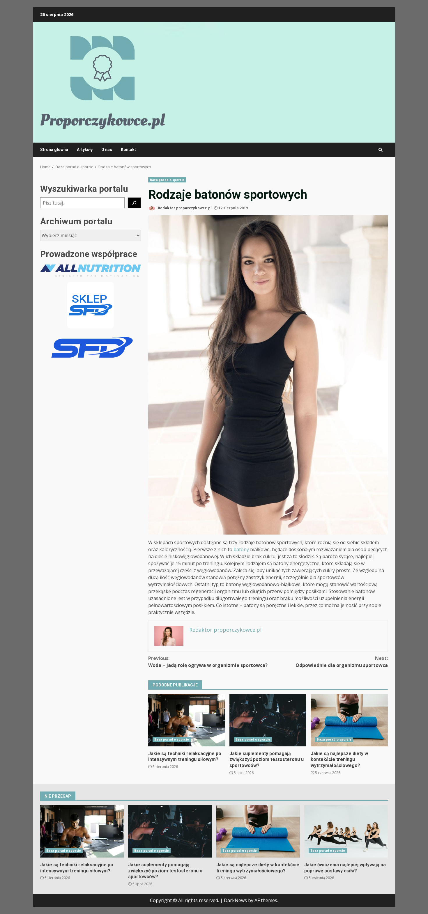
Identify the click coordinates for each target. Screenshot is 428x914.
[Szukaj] (134, 202)
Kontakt (128, 149)
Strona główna (54, 149)
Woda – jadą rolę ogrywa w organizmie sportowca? (208, 661)
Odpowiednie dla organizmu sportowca (342, 661)
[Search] (381, 149)
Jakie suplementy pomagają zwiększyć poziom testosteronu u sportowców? (267, 720)
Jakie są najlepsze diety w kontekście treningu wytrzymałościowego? (349, 720)
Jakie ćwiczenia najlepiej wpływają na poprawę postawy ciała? (346, 831)
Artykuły (85, 149)
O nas (106, 149)
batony (241, 549)
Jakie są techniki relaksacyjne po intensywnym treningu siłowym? (186, 720)
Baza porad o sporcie (167, 180)
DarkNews (235, 900)
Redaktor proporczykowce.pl (184, 207)
